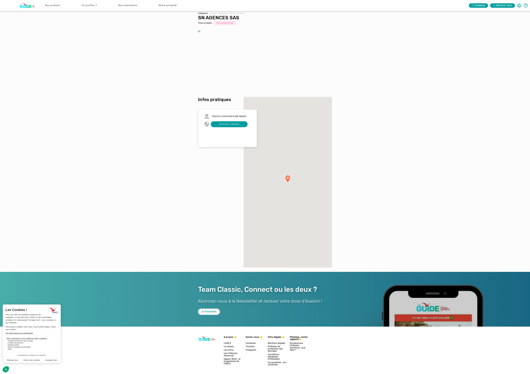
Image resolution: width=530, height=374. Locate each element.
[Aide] (526, 5)
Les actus (229, 350)
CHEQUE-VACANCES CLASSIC (224, 23)
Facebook (251, 343)
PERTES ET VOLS (504, 5)
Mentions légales (276, 343)
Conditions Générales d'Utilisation (274, 356)
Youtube (250, 346)
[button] (287, 178)
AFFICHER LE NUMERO (229, 124)
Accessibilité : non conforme (277, 363)
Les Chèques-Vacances (231, 354)
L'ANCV (227, 343)
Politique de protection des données (275, 348)
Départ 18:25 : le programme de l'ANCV (232, 361)
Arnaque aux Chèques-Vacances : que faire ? (297, 346)
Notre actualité (168, 5)
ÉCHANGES (480, 5)
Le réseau (229, 346)
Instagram (251, 350)
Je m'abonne (209, 312)
